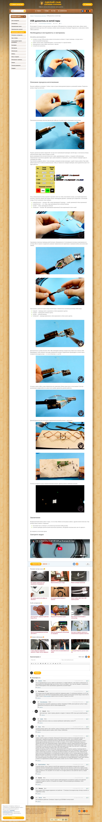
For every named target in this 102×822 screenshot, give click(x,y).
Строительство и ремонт (17, 29)
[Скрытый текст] (53, 663)
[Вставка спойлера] (60, 663)
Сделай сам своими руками (51, 3)
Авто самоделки (15, 20)
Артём (41, 719)
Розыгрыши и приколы (17, 59)
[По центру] (43, 663)
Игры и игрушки (15, 56)
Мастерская (14, 48)
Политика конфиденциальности (62, 815)
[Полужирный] (32, 663)
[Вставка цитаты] (55, 663)
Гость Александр (43, 702)
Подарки (13, 68)
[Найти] (25, 11)
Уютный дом (14, 51)
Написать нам (58, 813)
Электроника (14, 23)
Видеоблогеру (59, 812)
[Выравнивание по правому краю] (45, 663)
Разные (13, 62)
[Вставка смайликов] (48, 663)
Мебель (13, 53)
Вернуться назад (36, 564)
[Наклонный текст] (34, 663)
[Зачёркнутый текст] (38, 663)
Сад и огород (15, 38)
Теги (54, 11)
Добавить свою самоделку (61, 808)
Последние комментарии (61, 810)
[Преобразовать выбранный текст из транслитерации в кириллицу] (58, 663)
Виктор (40, 797)
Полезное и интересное (17, 35)
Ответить (39, 687)
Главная (39, 11)
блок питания (47, 696)
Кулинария (14, 45)
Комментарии (63, 11)
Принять (13, 817)
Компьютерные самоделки (18, 32)
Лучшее (46, 11)
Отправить (37, 673)
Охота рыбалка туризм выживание (17, 41)
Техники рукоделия (16, 65)
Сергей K (40, 680)
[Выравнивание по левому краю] (41, 663)
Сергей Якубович (42, 764)
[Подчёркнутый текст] (36, 663)
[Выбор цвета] (50, 663)
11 (61, 23)
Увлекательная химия (17, 26)
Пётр (39, 736)
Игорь (39, 726)
